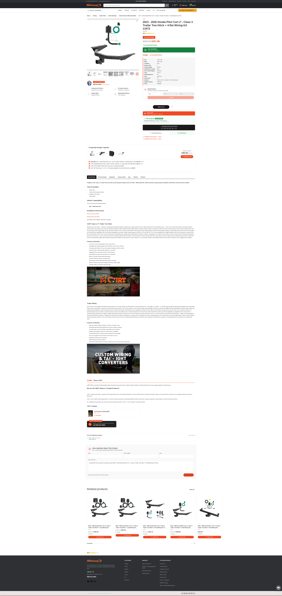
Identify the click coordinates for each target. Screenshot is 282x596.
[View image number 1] (89, 74)
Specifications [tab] (102, 177)
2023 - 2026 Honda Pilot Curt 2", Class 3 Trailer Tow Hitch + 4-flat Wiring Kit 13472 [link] (160, 15)
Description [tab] (91, 177)
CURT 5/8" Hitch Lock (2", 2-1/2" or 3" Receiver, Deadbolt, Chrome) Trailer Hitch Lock (111, 168)
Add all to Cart (187, 156)
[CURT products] (145, 55)
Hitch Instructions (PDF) (93, 213)
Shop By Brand (161, 10)
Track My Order (163, 566)
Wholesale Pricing (146, 570)
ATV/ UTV (127, 580)
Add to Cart (100, 537)
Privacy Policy (163, 577)
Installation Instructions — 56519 (152, 139)
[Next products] (194, 543)
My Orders (179, 1)
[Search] (167, 5)
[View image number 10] (137, 74)
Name (89, 453)
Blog (189, 1)
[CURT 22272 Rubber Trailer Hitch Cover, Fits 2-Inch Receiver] (111, 153)
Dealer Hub (164, 1)
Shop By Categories (95, 10)
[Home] (93, 5)
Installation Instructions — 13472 (152, 136)
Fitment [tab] (135, 177)
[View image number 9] (132, 74)
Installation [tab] (122, 177)
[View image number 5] (110, 74)
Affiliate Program (164, 582)
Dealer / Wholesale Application (167, 585)
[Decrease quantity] (144, 107)
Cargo (149, 10)
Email (160, 453)
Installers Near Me (172, 1)
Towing (120, 10)
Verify (171, 97)
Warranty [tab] (112, 177)
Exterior (134, 10)
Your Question (91, 459)
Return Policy (163, 574)
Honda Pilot (97, 438)
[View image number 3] (100, 74)
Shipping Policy (163, 572)
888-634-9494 (97, 84)
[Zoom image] (137, 20)
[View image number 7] (121, 74)
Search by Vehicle (146, 563)
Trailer (126, 10)
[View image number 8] (126, 74)
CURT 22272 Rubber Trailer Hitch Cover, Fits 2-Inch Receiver (105, 166)
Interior (141, 10)
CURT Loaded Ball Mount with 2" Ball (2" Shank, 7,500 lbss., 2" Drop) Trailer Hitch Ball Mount (113, 163)
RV (153, 10)
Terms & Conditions (164, 580)
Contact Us (193, 1)
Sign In (175, 4)
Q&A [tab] (129, 177)
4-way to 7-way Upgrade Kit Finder (149, 567)
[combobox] (134, 5)
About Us (184, 1)
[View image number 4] (105, 74)
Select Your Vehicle (187, 10)
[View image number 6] (116, 74)
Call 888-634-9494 (99, 425)
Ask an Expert (105, 84)
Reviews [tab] (143, 177)
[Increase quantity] (150, 107)
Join (174, 6)
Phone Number (127, 453)
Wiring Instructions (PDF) (93, 216)
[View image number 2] (95, 74)
